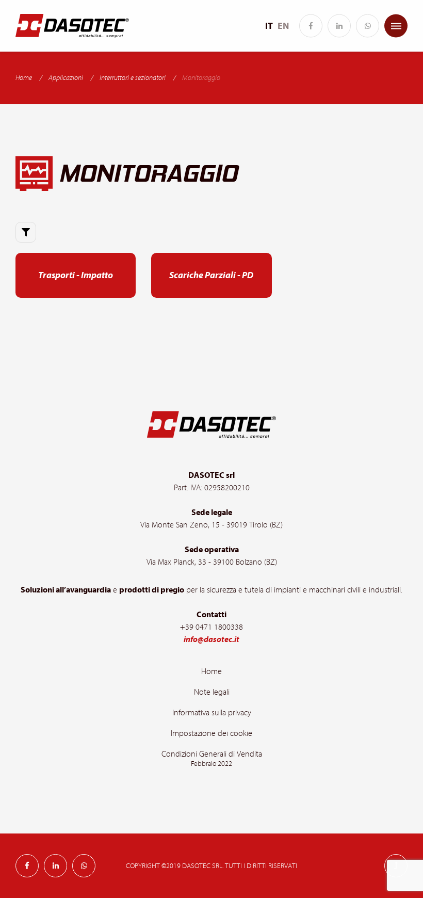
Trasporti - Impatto (75, 275)
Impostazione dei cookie (211, 733)
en (283, 26)
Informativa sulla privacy (211, 712)
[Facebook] (310, 26)
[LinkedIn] (339, 26)
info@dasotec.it (211, 639)
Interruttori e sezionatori (133, 78)
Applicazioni (65, 78)
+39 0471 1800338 (211, 627)
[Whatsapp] (367, 26)
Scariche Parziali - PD (211, 275)
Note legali (212, 692)
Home (23, 78)
